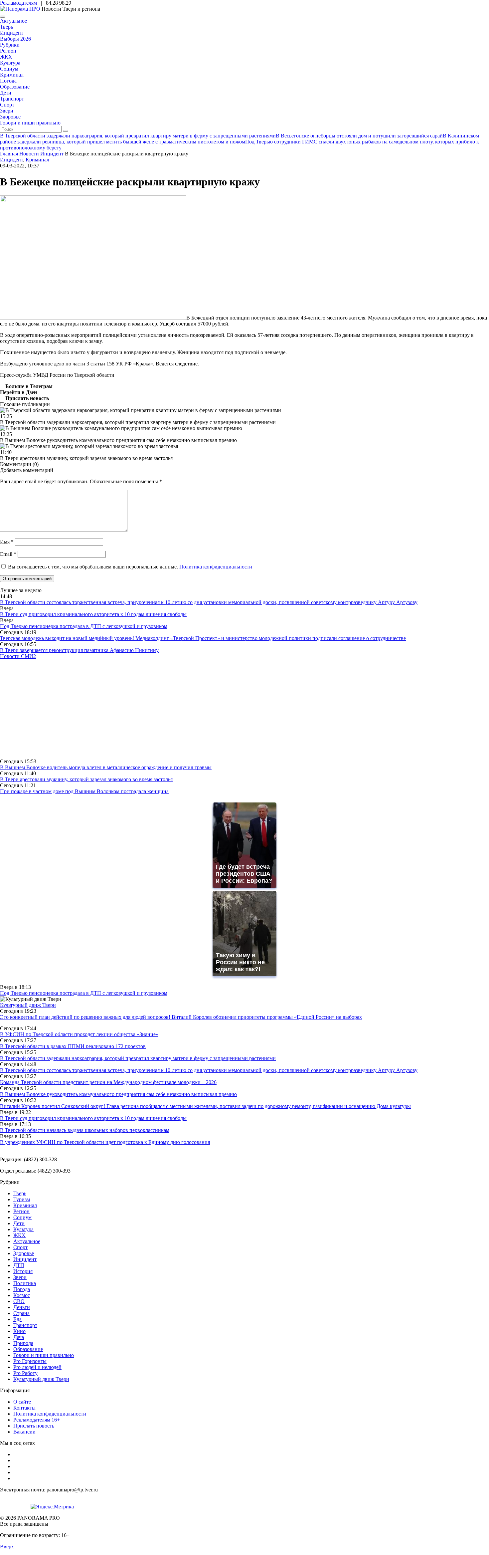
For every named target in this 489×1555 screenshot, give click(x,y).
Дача (18, 1337)
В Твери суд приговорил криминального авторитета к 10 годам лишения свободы (93, 614)
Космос (21, 1295)
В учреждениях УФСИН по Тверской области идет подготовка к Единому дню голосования (105, 1142)
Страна (21, 1313)
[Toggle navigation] (2, 17)
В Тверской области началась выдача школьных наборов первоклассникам (84, 1130)
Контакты (24, 1408)
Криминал (12, 75)
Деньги (21, 1307)
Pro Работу (25, 1373)
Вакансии (24, 1432)
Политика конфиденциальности (215, 566)
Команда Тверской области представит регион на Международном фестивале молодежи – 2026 (108, 1082)
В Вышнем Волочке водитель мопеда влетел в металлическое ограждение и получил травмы (106, 767)
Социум (9, 69)
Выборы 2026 (15, 39)
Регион (8, 51)
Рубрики (10, 45)
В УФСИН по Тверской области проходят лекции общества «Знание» (79, 1034)
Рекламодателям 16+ (36, 1420)
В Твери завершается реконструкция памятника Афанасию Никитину (79, 650)
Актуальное (13, 21)
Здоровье (10, 116)
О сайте (22, 1402)
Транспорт (12, 99)
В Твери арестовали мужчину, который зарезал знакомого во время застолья (86, 779)
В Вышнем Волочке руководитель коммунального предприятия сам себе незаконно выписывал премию (118, 1094)
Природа (23, 1343)
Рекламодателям (18, 3)
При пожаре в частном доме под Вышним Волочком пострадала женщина (84, 791)
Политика (24, 1283)
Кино (19, 1331)
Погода (8, 81)
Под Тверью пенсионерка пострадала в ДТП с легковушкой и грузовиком (83, 626)
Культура (10, 63)
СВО (19, 1301)
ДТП (18, 1265)
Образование (15, 87)
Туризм (21, 1199)
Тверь (6, 27)
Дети (5, 93)
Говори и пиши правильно (30, 122)
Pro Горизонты (30, 1361)
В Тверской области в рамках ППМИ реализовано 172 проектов (73, 1046)
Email (8, 554)
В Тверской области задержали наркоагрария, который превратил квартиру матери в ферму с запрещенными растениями (138, 1058)
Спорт (7, 105)
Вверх (7, 1546)
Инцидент (11, 33)
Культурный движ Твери (41, 1379)
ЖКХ (6, 57)
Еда (17, 1319)
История (23, 1271)
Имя (7, 542)
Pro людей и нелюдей (37, 1367)
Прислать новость (33, 1426)
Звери (6, 110)
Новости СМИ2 (18, 656)
